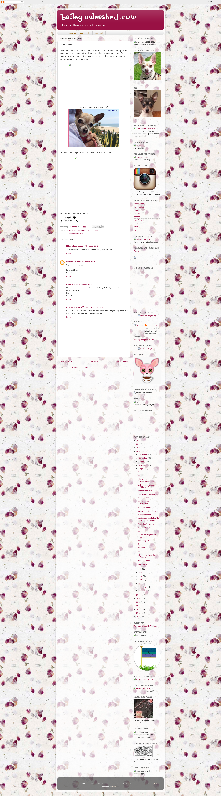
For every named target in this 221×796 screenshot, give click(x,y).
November (143, 458)
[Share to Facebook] (100, 226)
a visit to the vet (144, 514)
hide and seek (144, 475)
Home (94, 361)
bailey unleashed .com (98, 17)
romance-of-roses (74, 307)
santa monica (93, 230)
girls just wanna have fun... (149, 494)
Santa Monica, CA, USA (77, 233)
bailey (69, 230)
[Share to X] (98, 226)
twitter (136, 226)
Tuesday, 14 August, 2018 (92, 307)
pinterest (137, 214)
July (140, 569)
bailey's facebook (140, 220)
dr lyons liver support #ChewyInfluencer (146, 486)
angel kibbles (85, 33)
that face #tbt (143, 498)
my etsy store (139, 207)
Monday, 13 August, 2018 (88, 246)
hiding (140, 551)
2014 (138, 606)
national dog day (145, 491)
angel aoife (99, 33)
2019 (138, 448)
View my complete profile (144, 340)
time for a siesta (144, 472)
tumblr (136, 223)
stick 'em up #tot (144, 507)
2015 (138, 602)
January (142, 590)
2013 (138, 609)
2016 (138, 598)
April (141, 580)
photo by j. (82, 230)
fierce (140, 544)
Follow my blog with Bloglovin (145, 626)
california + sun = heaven (148, 511)
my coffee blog (139, 230)
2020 (138, 444)
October (142, 462)
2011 (138, 617)
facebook (137, 217)
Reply (68, 253)
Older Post (122, 361)
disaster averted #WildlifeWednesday (147, 480)
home (62, 33)
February (142, 587)
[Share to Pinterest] (102, 226)
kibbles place (139, 204)
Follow (136, 251)
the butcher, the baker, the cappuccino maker (148, 519)
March (141, 583)
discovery (142, 548)
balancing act (143, 541)
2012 (138, 613)
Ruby (68, 284)
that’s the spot (144, 561)
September (143, 465)
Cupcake (70, 261)
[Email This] (93, 226)
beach (74, 230)
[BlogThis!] (95, 226)
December (143, 454)
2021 (138, 440)
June (141, 572)
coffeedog (73, 226)
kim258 (154, 784)
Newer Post (66, 361)
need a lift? (142, 564)
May (140, 576)
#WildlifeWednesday (146, 524)
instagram (138, 210)
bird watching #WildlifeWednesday (147, 502)
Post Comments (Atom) (80, 367)
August (142, 469)
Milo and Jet (71, 246)
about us (72, 33)
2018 (138, 451)
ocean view (142, 531)
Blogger (115, 786)
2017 (138, 595)
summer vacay (144, 527)
